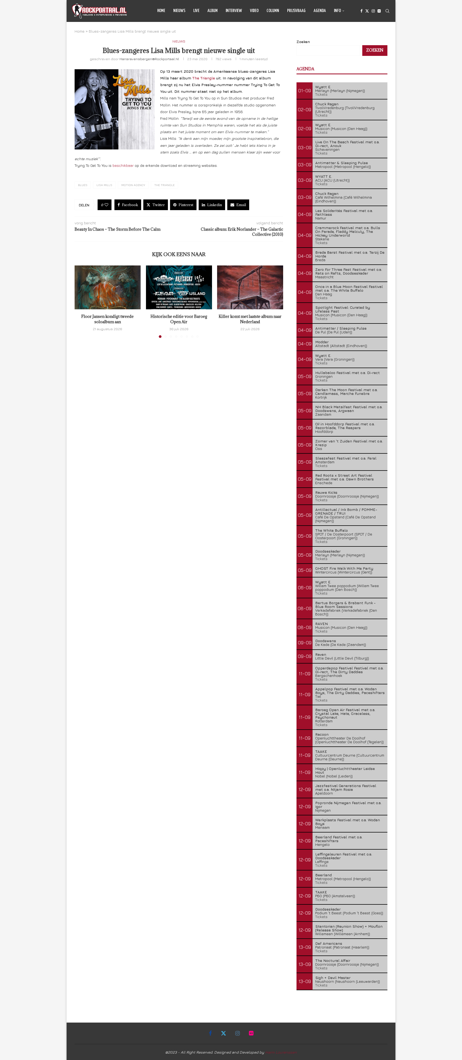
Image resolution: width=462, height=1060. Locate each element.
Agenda (320, 11)
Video (254, 11)
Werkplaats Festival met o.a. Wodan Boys (347, 822)
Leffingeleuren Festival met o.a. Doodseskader (343, 856)
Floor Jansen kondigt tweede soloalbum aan (107, 319)
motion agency (133, 185)
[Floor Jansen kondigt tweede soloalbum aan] (108, 287)
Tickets (321, 94)
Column (273, 11)
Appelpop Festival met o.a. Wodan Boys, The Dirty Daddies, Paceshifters (350, 691)
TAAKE (321, 751)
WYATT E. (323, 176)
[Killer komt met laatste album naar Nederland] (250, 287)
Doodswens (325, 640)
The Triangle (203, 78)
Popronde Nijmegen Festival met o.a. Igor (348, 804)
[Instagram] (373, 11)
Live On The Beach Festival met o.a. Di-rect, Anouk (347, 144)
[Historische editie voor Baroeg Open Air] (179, 287)
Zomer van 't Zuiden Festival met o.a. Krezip (349, 443)
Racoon (322, 734)
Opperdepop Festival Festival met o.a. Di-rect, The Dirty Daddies (349, 670)
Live (196, 11)
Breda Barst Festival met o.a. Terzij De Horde (349, 254)
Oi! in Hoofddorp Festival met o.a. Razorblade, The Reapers (345, 426)
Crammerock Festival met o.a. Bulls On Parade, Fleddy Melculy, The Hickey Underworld (347, 231)
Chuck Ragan (326, 104)
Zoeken (303, 41)
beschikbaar (123, 165)
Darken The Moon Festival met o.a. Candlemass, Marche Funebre (346, 391)
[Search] (387, 11)
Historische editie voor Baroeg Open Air (179, 319)
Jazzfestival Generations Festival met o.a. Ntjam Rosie (345, 787)
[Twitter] (367, 11)
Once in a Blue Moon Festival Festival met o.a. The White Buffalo (349, 288)
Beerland (323, 875)
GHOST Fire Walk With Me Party (344, 568)
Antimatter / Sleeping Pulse (341, 328)
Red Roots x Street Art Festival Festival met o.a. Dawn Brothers (344, 477)
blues (82, 185)
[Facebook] (361, 11)
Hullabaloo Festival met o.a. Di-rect (347, 372)
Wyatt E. (323, 86)
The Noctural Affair (332, 960)
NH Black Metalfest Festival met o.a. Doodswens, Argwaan (349, 408)
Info (337, 11)
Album (212, 11)
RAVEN (321, 623)
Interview (234, 11)
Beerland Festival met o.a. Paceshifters (339, 839)
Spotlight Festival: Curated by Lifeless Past (342, 309)
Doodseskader (328, 551)
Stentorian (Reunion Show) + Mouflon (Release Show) (349, 928)
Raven (320, 654)
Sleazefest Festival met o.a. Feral (345, 458)
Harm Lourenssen (281, 1052)
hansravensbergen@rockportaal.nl (149, 59)
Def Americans (328, 943)
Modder (322, 342)
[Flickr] (379, 11)
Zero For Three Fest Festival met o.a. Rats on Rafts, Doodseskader (348, 271)
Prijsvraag (296, 11)
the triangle (164, 185)
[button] (81, 301)
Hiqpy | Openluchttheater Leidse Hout (345, 770)
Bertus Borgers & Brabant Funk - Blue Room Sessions (345, 604)
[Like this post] (106, 204)
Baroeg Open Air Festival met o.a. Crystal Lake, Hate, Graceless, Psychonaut (345, 713)
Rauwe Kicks (326, 492)
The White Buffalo (331, 530)
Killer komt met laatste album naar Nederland (250, 319)
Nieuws (179, 11)
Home (161, 11)
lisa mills (104, 185)
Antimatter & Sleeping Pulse (341, 162)
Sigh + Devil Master (333, 977)
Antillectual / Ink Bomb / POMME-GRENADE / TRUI (346, 511)
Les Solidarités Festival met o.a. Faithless (344, 212)
